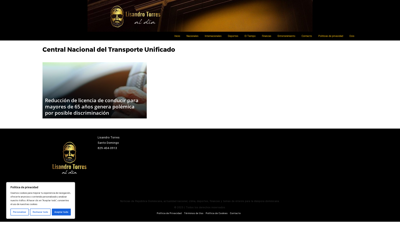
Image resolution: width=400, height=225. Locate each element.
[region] (40, 200)
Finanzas (266, 36)
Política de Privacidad (169, 213)
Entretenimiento (286, 36)
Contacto (307, 36)
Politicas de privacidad (330, 36)
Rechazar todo (40, 212)
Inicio (177, 36)
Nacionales (192, 36)
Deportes (233, 36)
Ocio (351, 36)
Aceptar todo (61, 212)
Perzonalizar (19, 212)
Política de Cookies (217, 213)
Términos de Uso (193, 213)
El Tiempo (250, 36)
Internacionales (213, 36)
